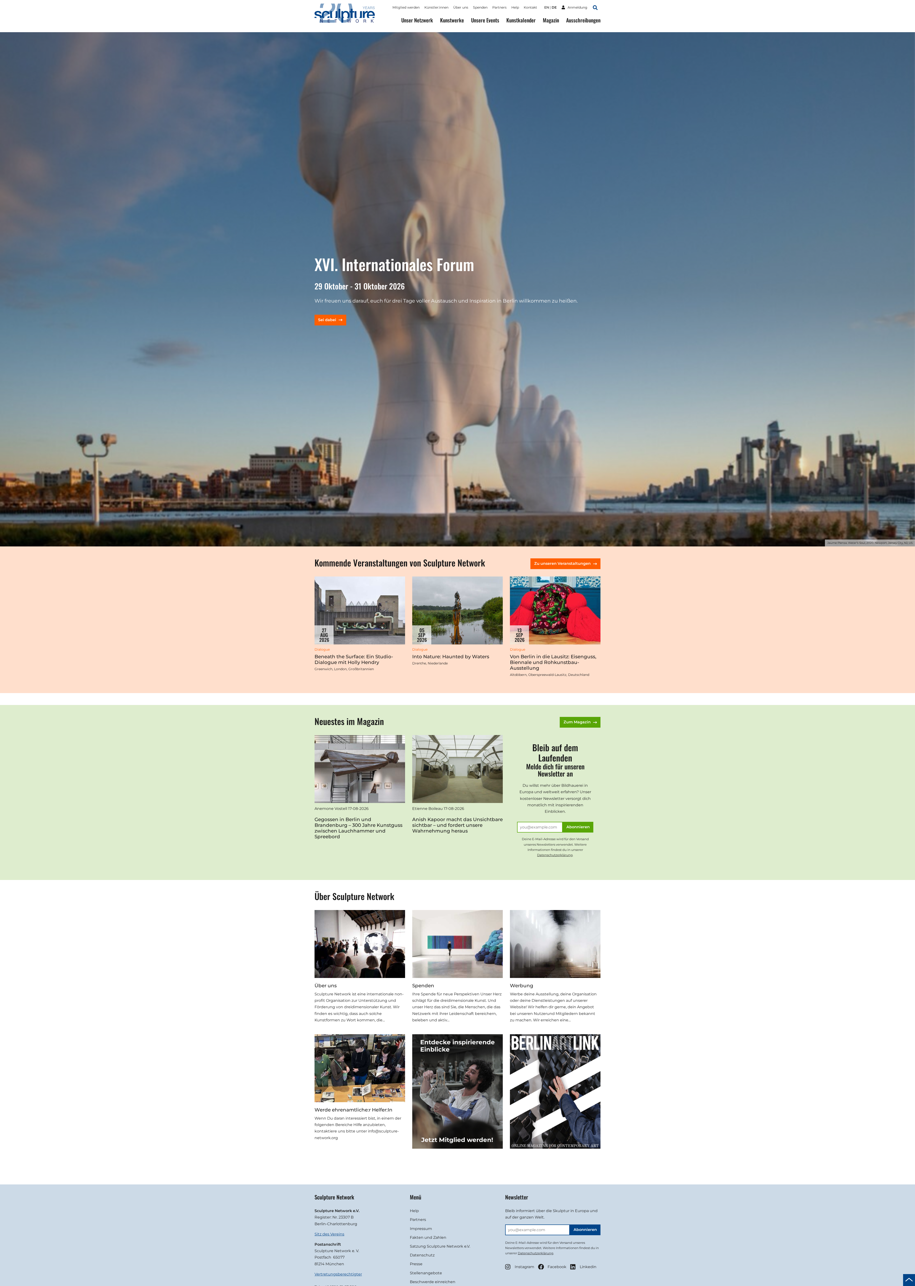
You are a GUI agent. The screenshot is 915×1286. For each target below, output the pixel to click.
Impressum (421, 1228)
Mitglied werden (406, 7)
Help (515, 7)
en (546, 7)
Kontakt (530, 7)
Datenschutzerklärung (555, 855)
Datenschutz (422, 1255)
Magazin (551, 20)
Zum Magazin (577, 722)
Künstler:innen (436, 7)
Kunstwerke (452, 20)
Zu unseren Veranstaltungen (562, 563)
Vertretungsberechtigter (338, 1274)
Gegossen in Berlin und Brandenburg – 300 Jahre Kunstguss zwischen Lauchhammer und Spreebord (358, 828)
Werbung (521, 985)
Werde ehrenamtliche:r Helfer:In (353, 1110)
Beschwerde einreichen (432, 1282)
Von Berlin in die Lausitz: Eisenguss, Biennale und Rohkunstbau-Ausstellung (553, 662)
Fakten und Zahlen (428, 1237)
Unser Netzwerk (417, 20)
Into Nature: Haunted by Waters (450, 656)
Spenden (480, 7)
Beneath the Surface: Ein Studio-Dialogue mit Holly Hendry (354, 659)
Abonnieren (578, 827)
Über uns (460, 7)
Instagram (524, 1267)
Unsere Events (485, 20)
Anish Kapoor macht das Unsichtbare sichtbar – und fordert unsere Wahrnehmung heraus (457, 825)
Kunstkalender (521, 20)
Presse (416, 1264)
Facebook (557, 1267)
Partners (499, 7)
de (554, 7)
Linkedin (588, 1267)
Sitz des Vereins (329, 1234)
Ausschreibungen (583, 20)
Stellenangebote (426, 1273)
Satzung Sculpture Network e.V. (440, 1246)
